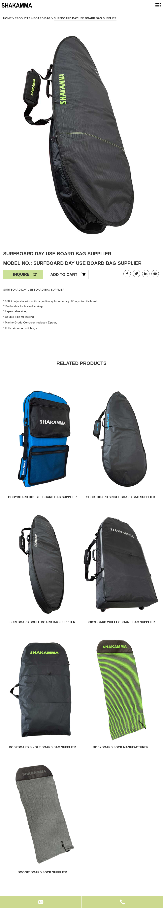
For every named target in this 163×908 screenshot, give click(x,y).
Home (7, 18)
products (22, 18)
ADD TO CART (63, 274)
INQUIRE (21, 274)
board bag (41, 18)
